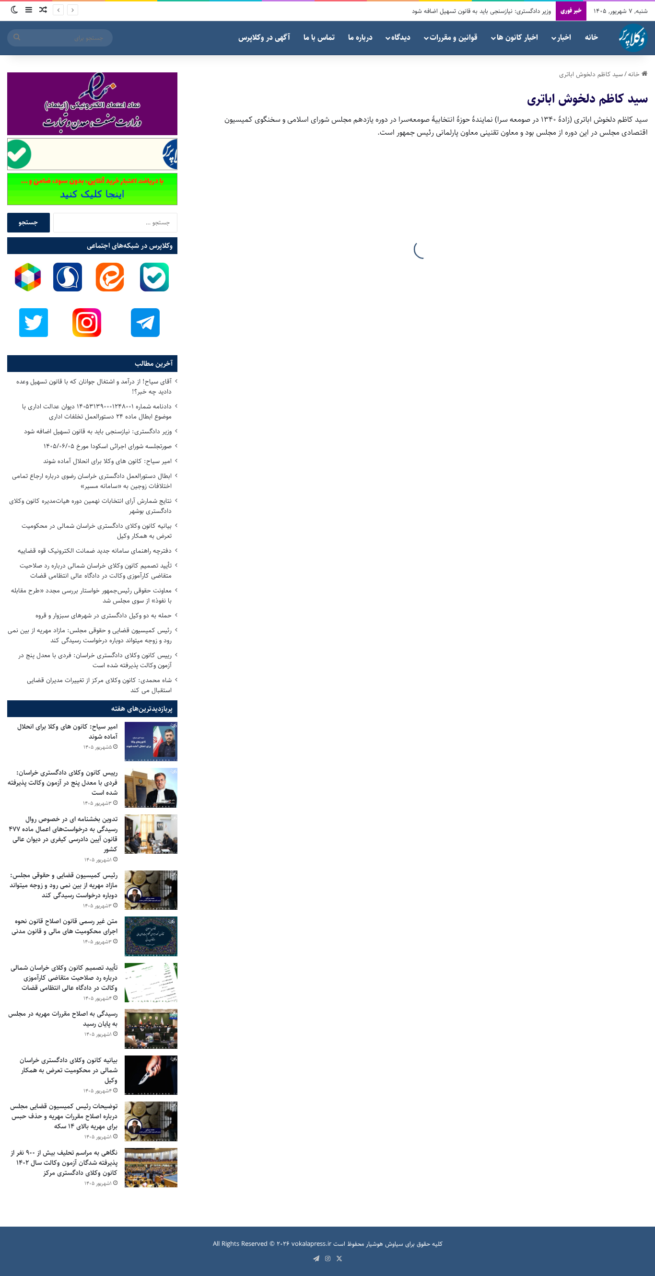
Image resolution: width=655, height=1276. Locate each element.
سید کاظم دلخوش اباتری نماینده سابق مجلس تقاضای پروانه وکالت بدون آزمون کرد (544, 266)
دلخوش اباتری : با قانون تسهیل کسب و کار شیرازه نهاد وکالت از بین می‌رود (545, 740)
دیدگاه (400, 38)
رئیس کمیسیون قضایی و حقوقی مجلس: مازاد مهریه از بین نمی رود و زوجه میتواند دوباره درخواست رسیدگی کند (90, 635)
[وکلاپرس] (633, 37)
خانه (591, 38)
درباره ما (360, 38)
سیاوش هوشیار (384, 1244)
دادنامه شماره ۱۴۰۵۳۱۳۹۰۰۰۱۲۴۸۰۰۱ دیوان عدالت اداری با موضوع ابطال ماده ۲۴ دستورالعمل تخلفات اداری (97, 411)
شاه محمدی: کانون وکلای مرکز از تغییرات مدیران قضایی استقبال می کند (99, 685)
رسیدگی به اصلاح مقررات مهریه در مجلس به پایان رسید (62, 1019)
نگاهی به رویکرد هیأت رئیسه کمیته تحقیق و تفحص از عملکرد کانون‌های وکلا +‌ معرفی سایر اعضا (308, 499)
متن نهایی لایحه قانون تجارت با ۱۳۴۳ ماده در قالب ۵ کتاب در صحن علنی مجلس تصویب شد (316, 337)
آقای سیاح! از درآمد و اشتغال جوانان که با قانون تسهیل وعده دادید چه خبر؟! (94, 386)
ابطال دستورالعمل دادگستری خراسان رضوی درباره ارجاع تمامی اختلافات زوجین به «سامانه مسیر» (92, 481)
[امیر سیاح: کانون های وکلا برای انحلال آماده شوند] (151, 742)
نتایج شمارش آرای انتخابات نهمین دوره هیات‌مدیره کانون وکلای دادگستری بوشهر (90, 506)
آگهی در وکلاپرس (264, 38)
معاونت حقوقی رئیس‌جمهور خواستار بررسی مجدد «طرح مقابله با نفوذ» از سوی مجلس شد (91, 595)
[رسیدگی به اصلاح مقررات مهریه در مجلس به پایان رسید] (151, 1029)
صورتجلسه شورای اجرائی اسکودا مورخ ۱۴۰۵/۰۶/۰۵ (108, 446)
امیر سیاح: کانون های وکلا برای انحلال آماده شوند (107, 461)
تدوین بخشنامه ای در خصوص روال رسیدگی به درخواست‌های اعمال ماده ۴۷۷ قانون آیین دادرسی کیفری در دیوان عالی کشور (63, 834)
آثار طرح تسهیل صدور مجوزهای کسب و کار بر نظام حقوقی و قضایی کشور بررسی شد (311, 805)
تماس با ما (319, 38)
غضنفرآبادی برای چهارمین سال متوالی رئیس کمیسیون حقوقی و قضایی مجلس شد (544, 571)
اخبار (564, 38)
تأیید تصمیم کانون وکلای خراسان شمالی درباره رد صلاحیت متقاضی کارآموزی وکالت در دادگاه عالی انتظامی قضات (96, 570)
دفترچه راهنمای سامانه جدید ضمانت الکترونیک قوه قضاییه (95, 550)
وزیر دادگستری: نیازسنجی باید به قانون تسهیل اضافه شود (98, 431)
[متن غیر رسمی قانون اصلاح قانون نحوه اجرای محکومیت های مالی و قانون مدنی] (151, 936)
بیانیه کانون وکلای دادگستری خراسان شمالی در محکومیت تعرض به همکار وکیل (97, 531)
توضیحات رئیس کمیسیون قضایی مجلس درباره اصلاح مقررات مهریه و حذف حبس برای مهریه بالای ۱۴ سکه (63, 1116)
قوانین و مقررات (454, 38)
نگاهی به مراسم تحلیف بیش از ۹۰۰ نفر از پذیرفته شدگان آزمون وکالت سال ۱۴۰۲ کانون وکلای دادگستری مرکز (64, 1163)
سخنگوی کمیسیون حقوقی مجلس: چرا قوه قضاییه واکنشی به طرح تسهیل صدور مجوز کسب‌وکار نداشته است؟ (542, 1038)
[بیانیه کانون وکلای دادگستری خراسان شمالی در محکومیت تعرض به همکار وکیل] (151, 1075)
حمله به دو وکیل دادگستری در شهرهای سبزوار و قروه (103, 615)
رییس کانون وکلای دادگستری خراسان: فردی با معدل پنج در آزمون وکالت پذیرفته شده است (95, 660)
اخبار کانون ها (517, 38)
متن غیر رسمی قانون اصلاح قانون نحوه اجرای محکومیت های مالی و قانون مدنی (64, 926)
